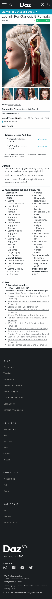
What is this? (43, 139)
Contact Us (8, 367)
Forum (6, 491)
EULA (13, 588)
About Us (7, 441)
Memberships (9, 429)
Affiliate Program (10, 391)
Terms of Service (31, 586)
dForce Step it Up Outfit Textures (23, 331)
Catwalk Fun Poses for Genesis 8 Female (27, 336)
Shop (5, 510)
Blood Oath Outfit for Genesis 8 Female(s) (28, 328)
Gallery (6, 485)
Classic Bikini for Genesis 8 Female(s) (25, 293)
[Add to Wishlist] (33, 20)
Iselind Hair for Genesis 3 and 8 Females (27, 344)
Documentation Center (13, 397)
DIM (47, 118)
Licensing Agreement (12, 586)
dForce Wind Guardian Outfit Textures (26, 315)
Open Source (9, 403)
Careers (7, 453)
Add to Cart (43, 20)
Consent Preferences (13, 410)
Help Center (8, 379)
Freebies (7, 516)
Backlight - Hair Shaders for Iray (23, 306)
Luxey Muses (14, 104)
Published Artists (11, 522)
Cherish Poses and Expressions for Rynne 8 (28, 334)
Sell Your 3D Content (12, 385)
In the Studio (9, 478)
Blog (5, 435)
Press (6, 447)
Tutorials (7, 373)
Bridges (6, 459)
